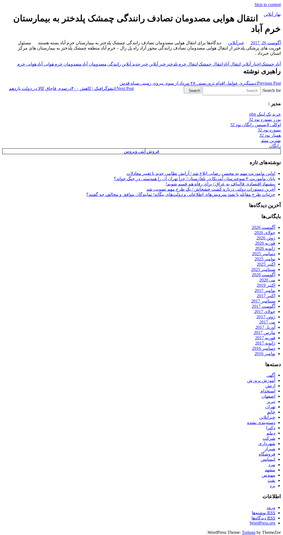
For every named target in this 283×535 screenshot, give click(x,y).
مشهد (270, 469)
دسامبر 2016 (263, 348)
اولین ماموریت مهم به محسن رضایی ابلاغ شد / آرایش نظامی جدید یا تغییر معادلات (201, 173)
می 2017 (267, 322)
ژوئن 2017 (265, 316)
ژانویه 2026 (265, 248)
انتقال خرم (188, 64)
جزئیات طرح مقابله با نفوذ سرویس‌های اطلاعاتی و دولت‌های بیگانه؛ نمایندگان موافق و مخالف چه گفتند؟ (180, 194)
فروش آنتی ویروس (141, 151)
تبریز (271, 401)
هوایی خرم (26, 64)
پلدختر (172, 64)
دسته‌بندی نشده (261, 422)
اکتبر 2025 (266, 264)
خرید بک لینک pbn (265, 114)
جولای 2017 (264, 311)
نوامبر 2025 (265, 259)
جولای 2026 (264, 232)
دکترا (270, 427)
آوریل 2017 (265, 327)
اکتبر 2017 (266, 295)
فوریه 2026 (265, 243)
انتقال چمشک (210, 64)
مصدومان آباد (94, 64)
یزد (272, 485)
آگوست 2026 (263, 227)
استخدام (267, 391)
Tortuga (248, 532)
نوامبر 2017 (265, 290)
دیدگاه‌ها (263, 518)
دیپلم (270, 433)
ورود (271, 507)
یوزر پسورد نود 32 (265, 119)
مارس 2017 (264, 332)
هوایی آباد (45, 64)
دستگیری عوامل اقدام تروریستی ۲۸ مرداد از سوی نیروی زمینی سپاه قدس (200, 83)
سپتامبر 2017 (263, 301)
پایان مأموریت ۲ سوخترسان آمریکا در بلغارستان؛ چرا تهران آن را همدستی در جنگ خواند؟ (194, 178)
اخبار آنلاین (251, 64)
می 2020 (267, 280)
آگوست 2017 (263, 306)
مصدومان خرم (68, 64)
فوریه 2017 (265, 337)
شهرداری (266, 443)
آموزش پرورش (261, 380)
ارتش (270, 385)
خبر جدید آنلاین (135, 64)
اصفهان (268, 396)
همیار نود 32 (270, 135)
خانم (271, 412)
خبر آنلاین (157, 64)
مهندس (268, 475)
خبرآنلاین (236, 42)
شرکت (269, 438)
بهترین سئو (271, 140)
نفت (271, 480)
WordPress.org (262, 523)
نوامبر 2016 (265, 353)
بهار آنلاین (272, 14)
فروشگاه (267, 454)
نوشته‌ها (263, 512)
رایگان (275, 145)
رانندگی (114, 64)
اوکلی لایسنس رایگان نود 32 (255, 124)
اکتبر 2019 (266, 285)
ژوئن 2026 (265, 238)
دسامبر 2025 (263, 253)
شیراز (269, 448)
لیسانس (268, 459)
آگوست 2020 (263, 274)
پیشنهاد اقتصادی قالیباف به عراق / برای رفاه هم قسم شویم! (220, 184)
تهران (270, 406)
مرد (271, 464)
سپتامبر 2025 (263, 269)
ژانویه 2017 (265, 343)
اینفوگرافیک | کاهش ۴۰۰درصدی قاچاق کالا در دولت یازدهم (71, 88)
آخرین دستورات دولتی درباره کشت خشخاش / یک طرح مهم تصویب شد (210, 189)
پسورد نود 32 (269, 130)
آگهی (270, 375)
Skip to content (268, 4)
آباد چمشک (271, 64)
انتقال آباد (232, 64)
